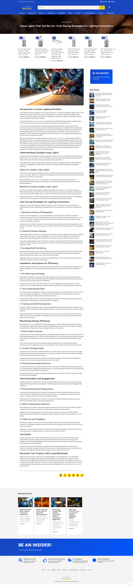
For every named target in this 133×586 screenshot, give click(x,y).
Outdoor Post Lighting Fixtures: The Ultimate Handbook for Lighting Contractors (103, 206)
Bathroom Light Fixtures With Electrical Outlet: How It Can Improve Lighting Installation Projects (104, 223)
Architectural (51, 13)
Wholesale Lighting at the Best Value (70, 464)
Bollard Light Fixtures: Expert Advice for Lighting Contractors (104, 129)
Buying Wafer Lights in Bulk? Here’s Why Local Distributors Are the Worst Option (104, 171)
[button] (60, 475)
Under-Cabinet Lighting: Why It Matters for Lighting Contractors (103, 99)
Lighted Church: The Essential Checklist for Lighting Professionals (103, 146)
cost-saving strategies (39, 121)
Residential (62, 13)
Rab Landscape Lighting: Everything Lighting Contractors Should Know (103, 240)
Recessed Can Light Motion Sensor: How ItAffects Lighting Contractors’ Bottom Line (104, 95)
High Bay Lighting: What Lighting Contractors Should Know (103, 164)
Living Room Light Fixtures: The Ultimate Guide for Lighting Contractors (102, 153)
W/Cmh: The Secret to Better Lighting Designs (102, 252)
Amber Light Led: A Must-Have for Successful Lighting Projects (42, 512)
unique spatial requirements (34, 158)
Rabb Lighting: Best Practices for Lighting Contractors (103, 264)
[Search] (102, 7)
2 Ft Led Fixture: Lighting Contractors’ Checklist (101, 111)
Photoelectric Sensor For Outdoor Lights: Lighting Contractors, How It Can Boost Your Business (103, 182)
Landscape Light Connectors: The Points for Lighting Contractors (103, 246)
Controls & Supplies (89, 13)
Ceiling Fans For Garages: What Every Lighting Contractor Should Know (104, 140)
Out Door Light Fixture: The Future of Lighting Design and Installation (104, 228)
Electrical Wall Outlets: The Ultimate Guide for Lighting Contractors (103, 234)
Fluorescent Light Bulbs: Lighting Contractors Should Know (25, 512)
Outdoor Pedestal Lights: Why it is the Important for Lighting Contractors (104, 176)
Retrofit (78, 13)
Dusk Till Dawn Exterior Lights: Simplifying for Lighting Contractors (103, 105)
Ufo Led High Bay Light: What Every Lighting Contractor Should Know (103, 123)
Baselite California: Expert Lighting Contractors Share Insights (103, 199)
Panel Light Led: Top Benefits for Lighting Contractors (103, 117)
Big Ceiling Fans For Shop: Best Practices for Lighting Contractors (103, 158)
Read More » (22, 523)
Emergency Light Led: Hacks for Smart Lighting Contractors (103, 193)
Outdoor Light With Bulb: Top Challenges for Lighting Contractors (103, 258)
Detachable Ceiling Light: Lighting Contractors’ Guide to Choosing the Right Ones (56, 514)
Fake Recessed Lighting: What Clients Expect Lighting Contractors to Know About (103, 136)
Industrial (21, 13)
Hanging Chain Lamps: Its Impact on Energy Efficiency (104, 211)
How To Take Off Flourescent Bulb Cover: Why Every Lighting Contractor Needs (103, 188)
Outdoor (41, 13)
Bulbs (70, 13)
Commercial (31, 13)
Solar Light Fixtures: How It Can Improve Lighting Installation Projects (74, 514)
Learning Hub (110, 13)
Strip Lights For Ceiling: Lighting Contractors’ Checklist (103, 217)
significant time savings (59, 138)
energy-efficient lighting (37, 179)
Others (101, 13)
